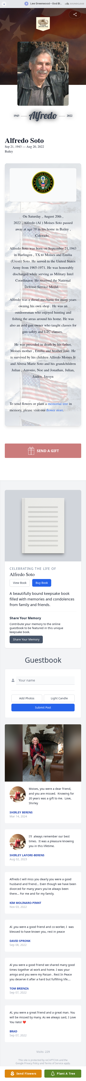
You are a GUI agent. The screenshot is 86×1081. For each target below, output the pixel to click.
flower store (54, 410)
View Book (19, 583)
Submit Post (43, 707)
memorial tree (58, 403)
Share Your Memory (26, 639)
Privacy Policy (31, 1063)
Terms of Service (54, 1063)
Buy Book (42, 583)
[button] (43, 753)
